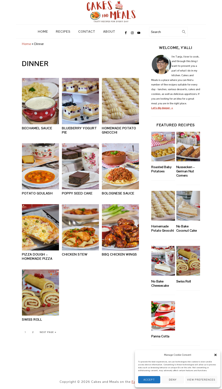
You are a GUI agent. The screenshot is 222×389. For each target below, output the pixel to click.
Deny (173, 379)
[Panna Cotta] (163, 316)
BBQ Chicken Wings (119, 254)
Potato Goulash (37, 193)
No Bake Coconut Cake (186, 228)
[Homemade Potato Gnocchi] (163, 206)
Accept (149, 379)
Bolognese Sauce (118, 193)
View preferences (201, 379)
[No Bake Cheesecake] (163, 261)
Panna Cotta (160, 336)
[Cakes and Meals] (111, 21)
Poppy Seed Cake (77, 193)
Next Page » (48, 332)
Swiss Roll (32, 319)
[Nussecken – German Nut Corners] (188, 146)
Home (26, 44)
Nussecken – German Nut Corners (185, 171)
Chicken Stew (74, 254)
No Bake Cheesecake (160, 283)
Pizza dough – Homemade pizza (37, 256)
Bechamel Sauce (37, 128)
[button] (215, 355)
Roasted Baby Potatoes (161, 169)
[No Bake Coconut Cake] (188, 206)
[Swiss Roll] (188, 261)
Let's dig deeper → (162, 108)
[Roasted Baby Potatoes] (163, 146)
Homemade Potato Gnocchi (162, 228)
